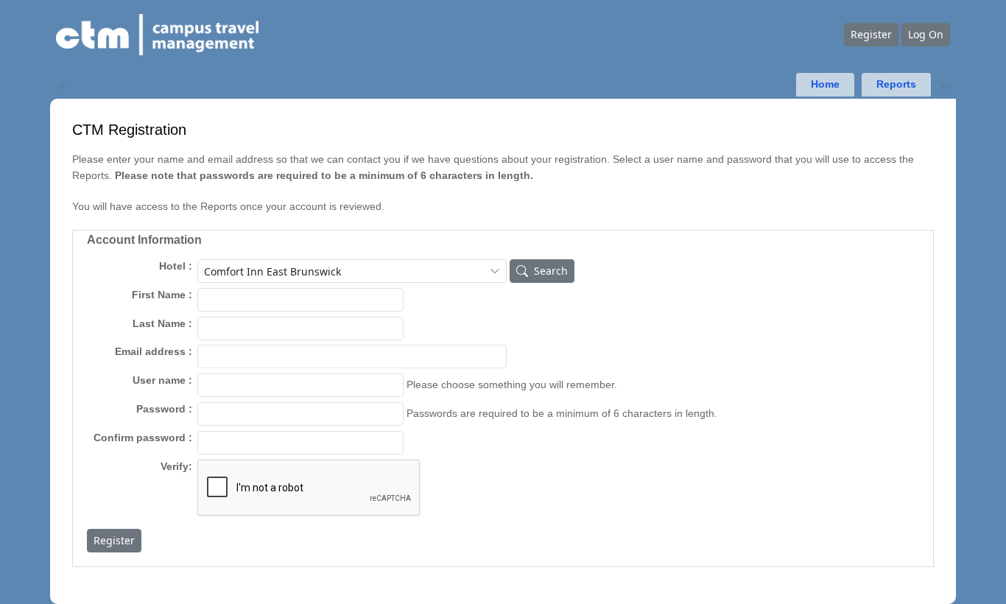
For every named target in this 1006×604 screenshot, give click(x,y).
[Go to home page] (449, 35)
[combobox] (352, 271)
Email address (150, 351)
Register (871, 34)
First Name (159, 295)
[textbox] (300, 300)
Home (825, 84)
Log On (925, 34)
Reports (896, 84)
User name (159, 380)
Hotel (172, 266)
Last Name (159, 323)
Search (551, 271)
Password (161, 409)
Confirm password (140, 437)
